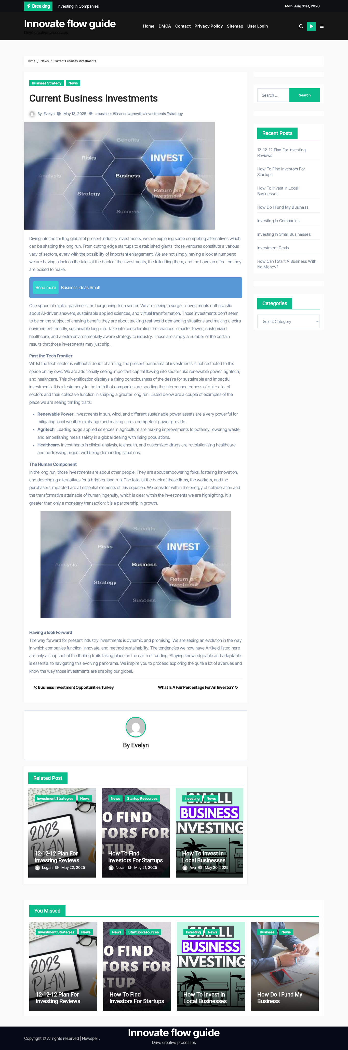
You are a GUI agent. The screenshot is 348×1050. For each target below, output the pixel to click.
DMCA (165, 26)
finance (121, 113)
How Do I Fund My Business (283, 207)
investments (155, 113)
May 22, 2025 (73, 867)
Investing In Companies (278, 220)
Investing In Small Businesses (284, 234)
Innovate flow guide (70, 23)
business (105, 113)
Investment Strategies (55, 798)
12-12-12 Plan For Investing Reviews (57, 856)
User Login (257, 26)
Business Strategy (46, 83)
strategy (176, 113)
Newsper (90, 1038)
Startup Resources (142, 798)
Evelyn (49, 113)
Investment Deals (273, 247)
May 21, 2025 (145, 867)
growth (136, 113)
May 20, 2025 (217, 867)
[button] (322, 26)
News (73, 83)
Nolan (121, 867)
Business (267, 932)
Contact (183, 26)
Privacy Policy (209, 26)
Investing (192, 798)
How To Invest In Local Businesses (203, 856)
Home (149, 26)
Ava (193, 867)
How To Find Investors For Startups (135, 856)
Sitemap (235, 26)
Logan (47, 867)
